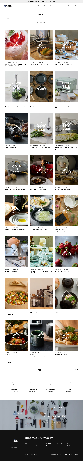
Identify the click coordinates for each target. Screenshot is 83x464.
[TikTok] (42, 454)
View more (14, 391)
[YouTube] (39, 454)
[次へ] (76, 370)
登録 (66, 407)
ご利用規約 (76, 454)
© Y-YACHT (15, 447)
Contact (69, 445)
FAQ (68, 443)
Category (38, 445)
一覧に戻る (9, 362)
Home (26, 443)
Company (59, 443)
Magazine (48, 445)
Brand (37, 443)
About (26, 445)
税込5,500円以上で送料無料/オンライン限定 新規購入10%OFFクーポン (41, 1)
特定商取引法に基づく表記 (56, 454)
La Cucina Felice (41, 22)
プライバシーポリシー (48, 422)
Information (49, 443)
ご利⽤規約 (56, 422)
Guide (58, 445)
